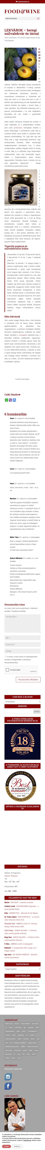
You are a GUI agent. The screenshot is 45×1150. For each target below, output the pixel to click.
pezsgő (25, 1050)
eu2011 (24, 1031)
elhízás (37, 1027)
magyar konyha (30, 38)
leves (6, 1043)
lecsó (38, 1039)
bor (6, 1027)
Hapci (12, 418)
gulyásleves (21, 1035)
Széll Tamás (8, 1054)
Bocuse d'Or (35, 1023)
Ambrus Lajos (9, 1023)
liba (11, 1043)
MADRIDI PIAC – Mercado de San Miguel (23, 913)
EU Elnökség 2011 (32, 1031)
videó (28, 1054)
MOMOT (23, 1046)
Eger (25, 1027)
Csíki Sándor (13, 38)
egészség (30, 1027)
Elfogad (6, 1146)
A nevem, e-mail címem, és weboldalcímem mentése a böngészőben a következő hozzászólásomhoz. (20, 660)
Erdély (18, 1031)
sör (14, 1054)
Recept (38, 38)
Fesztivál (7, 1035)
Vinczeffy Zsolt (9, 924)
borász (11, 1027)
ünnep (19, 1058)
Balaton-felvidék (25, 1023)
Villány (33, 1054)
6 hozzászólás (9, 40)
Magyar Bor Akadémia (20, 1043)
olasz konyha (8, 1050)
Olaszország (17, 1050)
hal (27, 1035)
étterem (13, 1058)
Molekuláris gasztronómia (12, 1046)
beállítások (27, 1140)
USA (23, 1054)
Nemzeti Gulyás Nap (33, 1046)
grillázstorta (18, 128)
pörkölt (30, 1050)
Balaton (17, 1023)
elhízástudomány (9, 1031)
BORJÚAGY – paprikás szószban (22, 902)
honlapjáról (23, 335)
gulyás (14, 1035)
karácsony (26, 1039)
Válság (7, 1058)
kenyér (33, 1039)
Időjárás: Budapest (11, 876)
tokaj (19, 1054)
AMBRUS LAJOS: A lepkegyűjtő (22, 944)
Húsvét (19, 1039)
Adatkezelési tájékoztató (13, 1069)
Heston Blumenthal (10, 1039)
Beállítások (17, 1146)
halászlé (32, 1035)
